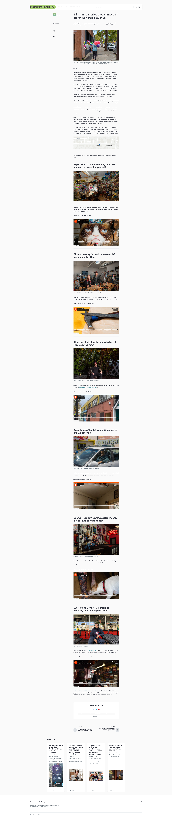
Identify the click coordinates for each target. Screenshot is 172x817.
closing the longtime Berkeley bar (88, 387)
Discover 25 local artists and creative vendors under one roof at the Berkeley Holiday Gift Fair (95, 749)
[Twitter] (139, 801)
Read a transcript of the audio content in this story (86, 690)
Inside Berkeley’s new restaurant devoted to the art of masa (115, 748)
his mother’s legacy (93, 650)
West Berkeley (59, 14)
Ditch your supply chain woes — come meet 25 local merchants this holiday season (76, 749)
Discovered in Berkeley (37, 802)
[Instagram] (141, 801)
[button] (136, 7)
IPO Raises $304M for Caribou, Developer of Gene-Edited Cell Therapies (56, 749)
